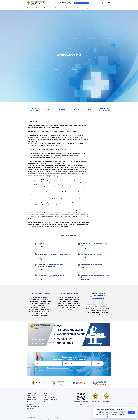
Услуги (38, 7)
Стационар (47, 393)
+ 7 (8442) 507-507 (65, 2)
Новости (46, 395)
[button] (81, 3)
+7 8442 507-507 (56, 145)
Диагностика (58, 7)
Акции (109, 7)
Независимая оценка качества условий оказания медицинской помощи (81, 403)
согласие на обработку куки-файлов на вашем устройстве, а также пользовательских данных (110, 412)
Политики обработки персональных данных (58, 367)
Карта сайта (48, 402)
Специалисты (100, 7)
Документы (31, 395)
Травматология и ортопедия (84, 7)
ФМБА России (95, 401)
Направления (47, 7)
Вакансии (30, 402)
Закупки (30, 404)
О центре (29, 7)
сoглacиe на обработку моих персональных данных (53, 370)
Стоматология (70, 7)
